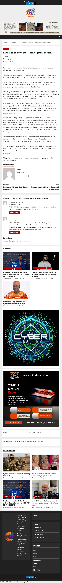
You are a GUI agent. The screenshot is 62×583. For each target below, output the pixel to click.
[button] (3, 37)
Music (44, 268)
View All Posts (23, 176)
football (7, 268)
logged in (14, 241)
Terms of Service (39, 537)
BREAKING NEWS (9, 297)
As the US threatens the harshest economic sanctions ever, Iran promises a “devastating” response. (45, 503)
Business (35, 557)
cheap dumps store (15, 202)
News (34, 550)
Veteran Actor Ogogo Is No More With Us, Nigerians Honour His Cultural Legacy (15, 303)
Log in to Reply (14, 212)
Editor (6, 56)
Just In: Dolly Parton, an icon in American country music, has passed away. (44, 475)
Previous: (15, 187)
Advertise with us (40, 531)
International (37, 496)
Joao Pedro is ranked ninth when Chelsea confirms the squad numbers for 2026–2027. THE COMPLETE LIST (16, 274)
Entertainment (37, 268)
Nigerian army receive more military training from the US (16, 475)
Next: (45, 187)
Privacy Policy (39, 534)
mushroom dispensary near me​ (19, 218)
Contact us (38, 527)
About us (37, 524)
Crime (35, 567)
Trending (6, 48)
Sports (12, 268)
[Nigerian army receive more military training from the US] (16, 462)
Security (7, 469)
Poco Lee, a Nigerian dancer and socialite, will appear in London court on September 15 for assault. (45, 274)
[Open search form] (59, 37)
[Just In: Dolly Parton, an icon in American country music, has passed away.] (45, 462)
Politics (35, 553)
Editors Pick (36, 570)
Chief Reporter (7, 278)
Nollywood (17, 297)
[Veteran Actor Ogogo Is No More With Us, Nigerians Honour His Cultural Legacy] (16, 290)
